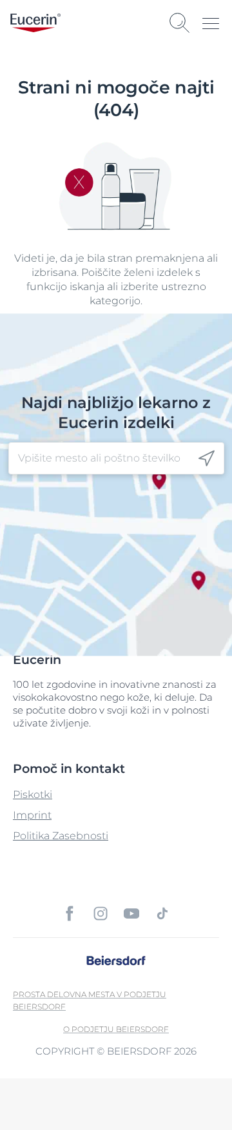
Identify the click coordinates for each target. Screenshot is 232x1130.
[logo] (35, 23)
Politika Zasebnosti (60, 836)
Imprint (32, 815)
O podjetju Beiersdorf (116, 1029)
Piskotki (32, 794)
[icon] (206, 459)
